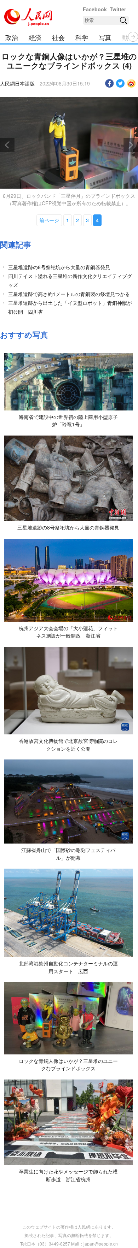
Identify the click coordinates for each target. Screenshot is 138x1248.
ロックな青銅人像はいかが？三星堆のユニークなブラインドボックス (68, 1064)
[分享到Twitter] (120, 83)
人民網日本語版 (17, 83)
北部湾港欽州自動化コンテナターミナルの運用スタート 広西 (68, 967)
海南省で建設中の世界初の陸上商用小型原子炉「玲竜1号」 (68, 420)
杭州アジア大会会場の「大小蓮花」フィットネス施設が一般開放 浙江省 (68, 632)
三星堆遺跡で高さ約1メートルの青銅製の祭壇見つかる (69, 293)
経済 (35, 37)
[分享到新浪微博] (131, 83)
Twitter (118, 9)
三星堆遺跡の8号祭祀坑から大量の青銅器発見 (59, 267)
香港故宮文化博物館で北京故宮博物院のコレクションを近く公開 (68, 744)
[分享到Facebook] (109, 83)
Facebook (95, 9)
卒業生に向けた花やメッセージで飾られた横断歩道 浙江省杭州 (68, 1175)
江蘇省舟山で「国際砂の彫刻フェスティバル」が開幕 (68, 853)
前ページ (49, 220)
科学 (81, 37)
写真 (105, 37)
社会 (58, 37)
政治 (11, 37)
